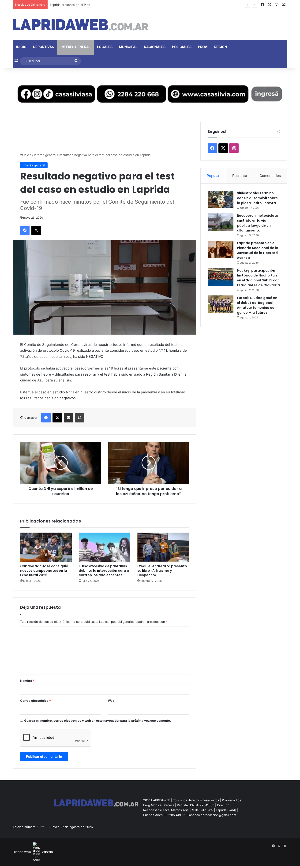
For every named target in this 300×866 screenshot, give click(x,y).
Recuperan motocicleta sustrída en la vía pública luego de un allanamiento (257, 223)
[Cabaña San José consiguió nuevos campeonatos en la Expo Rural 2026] (46, 547)
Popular (213, 175)
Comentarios (270, 175)
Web (111, 700)
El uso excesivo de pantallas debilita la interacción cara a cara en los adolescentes (104, 570)
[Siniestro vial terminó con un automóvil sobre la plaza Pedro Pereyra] (220, 199)
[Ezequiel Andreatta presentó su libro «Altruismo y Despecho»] (163, 547)
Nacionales (154, 47)
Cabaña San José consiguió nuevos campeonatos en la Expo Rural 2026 (44, 570)
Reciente (239, 175)
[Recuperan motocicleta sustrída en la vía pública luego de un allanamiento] (220, 222)
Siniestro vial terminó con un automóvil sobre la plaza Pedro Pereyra (257, 198)
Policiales (181, 47)
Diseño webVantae (33, 852)
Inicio (21, 47)
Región (220, 47)
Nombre (27, 681)
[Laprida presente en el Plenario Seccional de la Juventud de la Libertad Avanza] (220, 249)
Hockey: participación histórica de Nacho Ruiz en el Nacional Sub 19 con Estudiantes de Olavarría (258, 277)
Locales (104, 47)
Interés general (75, 47)
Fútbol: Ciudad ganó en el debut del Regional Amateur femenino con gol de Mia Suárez (257, 305)
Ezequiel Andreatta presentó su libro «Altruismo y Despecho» (162, 570)
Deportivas (43, 47)
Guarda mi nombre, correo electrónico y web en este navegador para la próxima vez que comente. (97, 720)
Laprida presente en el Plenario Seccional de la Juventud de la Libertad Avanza (107, 5)
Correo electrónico (35, 700)
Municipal (128, 47)
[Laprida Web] (80, 24)
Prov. (203, 47)
